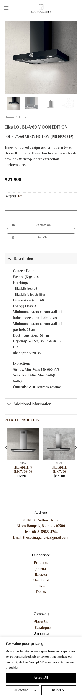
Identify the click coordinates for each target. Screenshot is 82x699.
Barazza (41, 574)
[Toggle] (9, 259)
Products (41, 562)
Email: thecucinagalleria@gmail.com (41, 537)
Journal (41, 568)
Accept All (41, 678)
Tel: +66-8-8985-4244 (41, 532)
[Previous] (12, 57)
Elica (22, 117)
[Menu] (6, 7)
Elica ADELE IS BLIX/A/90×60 (22, 469)
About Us (41, 621)
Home (9, 117)
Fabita (41, 592)
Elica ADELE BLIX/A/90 (59, 469)
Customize (21, 690)
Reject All (58, 690)
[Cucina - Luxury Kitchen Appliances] (41, 7)
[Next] (70, 57)
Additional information (32, 404)
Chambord (41, 580)
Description (23, 259)
